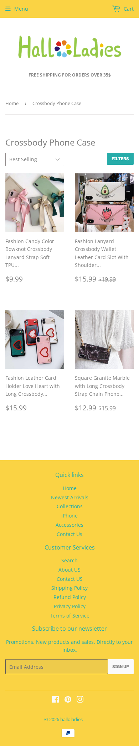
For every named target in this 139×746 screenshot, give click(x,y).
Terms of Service (69, 615)
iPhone (69, 515)
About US (69, 569)
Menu (21, 8)
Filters (120, 158)
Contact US (70, 579)
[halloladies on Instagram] (80, 700)
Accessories (69, 524)
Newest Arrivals (69, 497)
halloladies (71, 719)
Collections (70, 506)
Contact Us (69, 534)
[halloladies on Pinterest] (68, 700)
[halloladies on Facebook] (55, 700)
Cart (128, 8)
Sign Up (120, 666)
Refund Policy (69, 597)
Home (12, 103)
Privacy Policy (70, 606)
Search (69, 560)
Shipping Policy (69, 587)
